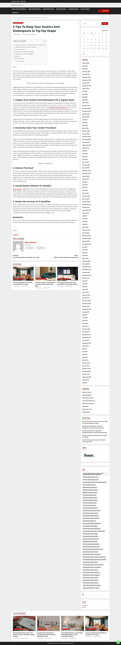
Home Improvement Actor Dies (91, 510)
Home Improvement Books (90, 536)
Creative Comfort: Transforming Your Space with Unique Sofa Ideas (45, 284)
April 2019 (85, 289)
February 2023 (86, 165)
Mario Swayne (17, 34)
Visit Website (29, 248)
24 (84, 48)
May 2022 (84, 187)
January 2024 (85, 134)
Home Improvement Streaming (91, 585)
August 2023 (85, 148)
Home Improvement (87, 398)
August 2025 (85, 88)
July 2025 (84, 91)
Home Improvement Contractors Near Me (94, 559)
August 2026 (85, 63)
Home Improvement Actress (91, 516)
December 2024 (86, 108)
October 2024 (85, 114)
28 (99, 48)
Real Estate (85, 406)
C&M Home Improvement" (90, 500)
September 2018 (86, 309)
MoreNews (63, 643)
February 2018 (86, 329)
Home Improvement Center (90, 552)
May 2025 (84, 97)
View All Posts (40, 248)
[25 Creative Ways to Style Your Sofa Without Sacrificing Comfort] (67, 274)
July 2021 (84, 216)
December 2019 (86, 267)
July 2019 (84, 281)
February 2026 (86, 71)
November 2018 (86, 303)
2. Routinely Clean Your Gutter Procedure (26, 47)
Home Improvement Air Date (91, 518)
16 (106, 42)
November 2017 (86, 337)
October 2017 (85, 340)
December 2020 (86, 235)
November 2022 (86, 173)
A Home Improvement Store (90, 479)
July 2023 (84, 151)
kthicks (84, 607)
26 (91, 48)
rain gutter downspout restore (57, 107)
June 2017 (85, 351)
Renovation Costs (48, 9)
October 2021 (85, 207)
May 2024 (84, 122)
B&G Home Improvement (90, 487)
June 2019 (85, 283)
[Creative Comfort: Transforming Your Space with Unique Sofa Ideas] (45, 274)
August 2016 (85, 380)
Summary (17, 56)
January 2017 (85, 366)
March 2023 (85, 162)
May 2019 (84, 286)
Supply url (16, 234)
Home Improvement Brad (90, 541)
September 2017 (86, 343)
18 (87, 45)
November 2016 (86, 371)
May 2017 (84, 354)
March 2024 (85, 128)
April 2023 (85, 159)
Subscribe (105, 11)
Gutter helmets (17, 189)
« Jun (83, 53)
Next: (66, 256)
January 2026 (85, 74)
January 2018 (85, 332)
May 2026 (84, 69)
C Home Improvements (89, 505)
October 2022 (85, 176)
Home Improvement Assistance (91, 528)
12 (91, 42)
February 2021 (86, 230)
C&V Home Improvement (90, 503)
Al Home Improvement (89, 485)
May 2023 (84, 156)
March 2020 (85, 258)
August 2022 (85, 179)
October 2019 (85, 272)
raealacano (85, 605)
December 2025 (86, 77)
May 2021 (84, 221)
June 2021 (85, 218)
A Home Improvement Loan (90, 477)
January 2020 (85, 264)
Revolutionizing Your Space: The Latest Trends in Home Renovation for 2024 (24, 634)
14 (99, 42)
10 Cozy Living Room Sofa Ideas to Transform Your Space (22, 283)
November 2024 (86, 111)
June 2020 (85, 250)
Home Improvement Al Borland (91, 523)
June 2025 (85, 94)
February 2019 (86, 295)
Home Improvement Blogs (90, 534)
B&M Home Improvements (90, 490)
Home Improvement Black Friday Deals (94, 531)
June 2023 (85, 153)
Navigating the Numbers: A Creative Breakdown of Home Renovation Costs (46, 634)
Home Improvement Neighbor (91, 575)
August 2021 (85, 213)
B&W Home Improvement (90, 492)
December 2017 (86, 334)
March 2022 (85, 193)
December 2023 (86, 136)
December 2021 (86, 201)
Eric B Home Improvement (90, 508)
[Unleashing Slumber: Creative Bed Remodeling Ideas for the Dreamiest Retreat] (72, 623)
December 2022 (86, 170)
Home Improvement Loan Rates (92, 567)
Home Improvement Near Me (91, 572)
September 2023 (86, 145)
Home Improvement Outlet (90, 577)
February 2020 (86, 261)
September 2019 (86, 275)
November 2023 (86, 139)
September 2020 (86, 244)
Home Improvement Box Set (91, 539)
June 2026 (85, 66)
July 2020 (84, 247)
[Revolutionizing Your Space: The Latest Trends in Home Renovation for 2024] (24, 623)
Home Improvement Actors (90, 513)
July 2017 (84, 349)
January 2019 (85, 298)
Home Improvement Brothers (91, 544)
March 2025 (85, 102)
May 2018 (84, 320)
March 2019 (85, 292)
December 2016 (86, 368)
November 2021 (86, 204)
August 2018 (85, 312)
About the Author (19, 58)
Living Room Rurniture (18, 9)
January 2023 (85, 168)
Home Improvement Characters (92, 554)
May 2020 (84, 252)
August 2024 (85, 117)
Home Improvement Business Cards (93, 549)
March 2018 (85, 326)
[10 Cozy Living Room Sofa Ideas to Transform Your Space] (23, 274)
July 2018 (84, 315)
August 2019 (85, 278)
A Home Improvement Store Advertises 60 (94, 482)
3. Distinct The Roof (20, 49)
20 (95, 45)
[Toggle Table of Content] (44, 41)
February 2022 (86, 196)
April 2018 (85, 323)
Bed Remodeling (61, 9)
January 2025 (85, 105)
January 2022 (85, 199)
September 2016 (86, 377)
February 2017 (86, 363)
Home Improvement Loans (90, 570)
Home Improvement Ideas (90, 562)
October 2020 (85, 241)
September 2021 (86, 210)
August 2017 (85, 346)
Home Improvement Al (89, 521)
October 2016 (85, 374)
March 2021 (85, 227)
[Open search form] (96, 10)
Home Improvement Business (91, 546)
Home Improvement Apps (90, 526)
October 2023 (85, 142)
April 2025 (85, 100)
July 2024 (84, 119)
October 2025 (85, 83)
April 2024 (85, 125)
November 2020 (86, 238)
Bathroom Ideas (73, 9)
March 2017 (85, 360)
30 (106, 48)
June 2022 (85, 185)
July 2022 (84, 182)
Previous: (26, 256)
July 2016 (84, 383)
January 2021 (85, 233)
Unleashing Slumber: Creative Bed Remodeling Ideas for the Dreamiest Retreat (72, 634)
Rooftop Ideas (85, 9)
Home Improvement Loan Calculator (93, 564)
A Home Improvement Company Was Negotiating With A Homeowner (93, 474)
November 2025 (86, 80)
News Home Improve (34, 9)
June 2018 (85, 317)
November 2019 (86, 269)
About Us (15, 12)
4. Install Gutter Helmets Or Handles (24, 51)
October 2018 (85, 306)
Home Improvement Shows (90, 580)
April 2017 (85, 357)
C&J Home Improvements (90, 497)
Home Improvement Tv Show (91, 588)
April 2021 (85, 224)
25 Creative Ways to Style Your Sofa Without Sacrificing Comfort (67, 283)
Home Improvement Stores (90, 583)
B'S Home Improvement (89, 495)
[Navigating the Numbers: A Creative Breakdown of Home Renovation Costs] (48, 623)
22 (102, 45)
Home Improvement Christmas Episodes (94, 557)
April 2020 (85, 255)
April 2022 (85, 190)
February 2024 (86, 131)
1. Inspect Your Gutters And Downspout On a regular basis (30, 45)
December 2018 (86, 300)
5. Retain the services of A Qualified (24, 54)
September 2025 (86, 86)
